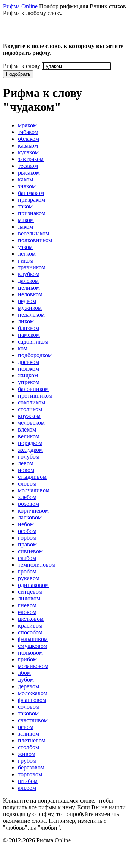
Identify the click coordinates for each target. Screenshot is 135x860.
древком (28, 362)
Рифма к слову (21, 66)
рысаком (29, 172)
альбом (27, 788)
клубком (28, 274)
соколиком (31, 402)
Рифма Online (20, 6)
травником (31, 267)
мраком (27, 125)
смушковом (32, 646)
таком (25, 206)
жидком (28, 375)
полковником (35, 240)
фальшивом (33, 639)
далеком (28, 281)
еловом (27, 612)
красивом (30, 625)
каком (25, 179)
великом (28, 436)
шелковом (31, 619)
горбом (27, 537)
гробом (27, 571)
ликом (26, 321)
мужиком (30, 308)
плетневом (31, 740)
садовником (33, 341)
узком (25, 247)
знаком (27, 186)
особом (27, 531)
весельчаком (33, 233)
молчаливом (34, 490)
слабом (27, 558)
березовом (31, 767)
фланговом (32, 700)
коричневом (33, 510)
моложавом (32, 693)
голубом (28, 456)
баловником (33, 389)
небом (26, 524)
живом (26, 754)
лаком (25, 226)
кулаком (28, 152)
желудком (30, 450)
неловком (30, 294)
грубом (27, 760)
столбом (28, 747)
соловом (28, 706)
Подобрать (18, 74)
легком (27, 253)
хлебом (27, 497)
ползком (28, 368)
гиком (25, 260)
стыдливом (32, 477)
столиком (30, 409)
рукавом (28, 578)
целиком (29, 287)
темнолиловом (37, 564)
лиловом (29, 598)
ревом (25, 727)
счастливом (33, 720)
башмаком (31, 193)
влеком (27, 429)
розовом (28, 504)
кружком (29, 416)
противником (35, 395)
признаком (31, 213)
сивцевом (30, 551)
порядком (30, 443)
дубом (26, 679)
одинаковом (33, 585)
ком (22, 348)
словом (27, 483)
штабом (28, 781)
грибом (27, 659)
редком (27, 301)
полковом (30, 652)
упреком (28, 382)
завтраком (31, 159)
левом (25, 463)
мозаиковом (33, 666)
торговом (30, 774)
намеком (29, 335)
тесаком (28, 166)
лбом (24, 673)
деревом (28, 686)
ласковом (30, 517)
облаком (28, 139)
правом (27, 544)
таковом (28, 713)
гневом (27, 605)
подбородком (35, 355)
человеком (31, 422)
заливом (28, 733)
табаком (28, 132)
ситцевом (30, 591)
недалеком (31, 314)
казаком (28, 145)
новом (26, 470)
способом (30, 632)
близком (28, 328)
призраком (31, 199)
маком (26, 220)
